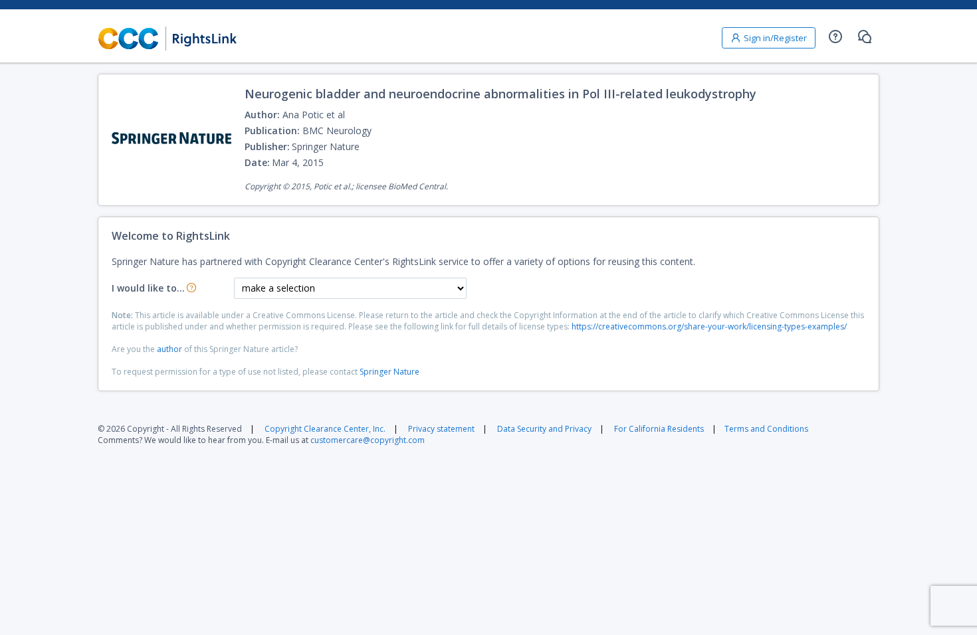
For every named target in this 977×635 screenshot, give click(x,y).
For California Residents (659, 428)
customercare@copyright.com (367, 440)
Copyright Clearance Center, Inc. (325, 428)
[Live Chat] (864, 36)
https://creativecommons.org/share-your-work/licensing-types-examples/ (709, 326)
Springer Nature (389, 371)
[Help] (835, 36)
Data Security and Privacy (544, 428)
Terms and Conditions (766, 428)
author (169, 349)
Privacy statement (441, 428)
